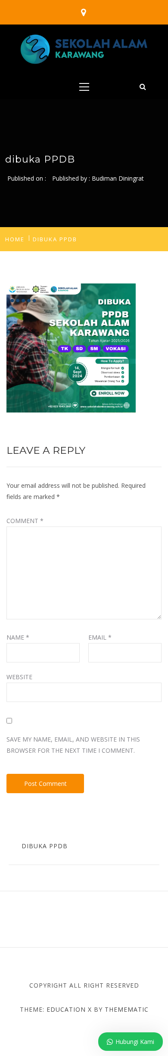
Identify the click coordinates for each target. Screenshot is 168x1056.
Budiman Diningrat (118, 178)
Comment (25, 521)
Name (17, 637)
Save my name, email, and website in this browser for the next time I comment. (73, 744)
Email (100, 637)
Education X (69, 1009)
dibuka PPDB (45, 846)
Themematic (127, 1009)
